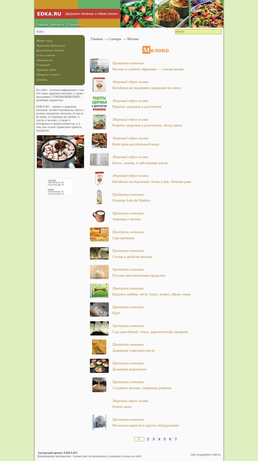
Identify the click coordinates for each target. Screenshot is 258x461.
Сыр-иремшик (123, 238)
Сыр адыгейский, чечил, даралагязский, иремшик (150, 332)
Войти (40, 31)
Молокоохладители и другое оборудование (145, 425)
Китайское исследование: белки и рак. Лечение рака (151, 182)
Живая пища (45, 40)
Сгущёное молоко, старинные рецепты (141, 388)
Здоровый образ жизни (51, 45)
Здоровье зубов (46, 69)
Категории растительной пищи (135, 144)
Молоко (133, 39)
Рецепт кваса (122, 407)
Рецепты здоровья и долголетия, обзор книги (147, 125)
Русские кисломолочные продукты (138, 275)
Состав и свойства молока (132, 257)
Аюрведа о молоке (126, 219)
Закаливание (45, 60)
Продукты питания (48, 74)
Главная (42, 24)
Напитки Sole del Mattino (131, 200)
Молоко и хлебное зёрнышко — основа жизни (147, 69)
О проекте (74, 24)
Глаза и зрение (46, 55)
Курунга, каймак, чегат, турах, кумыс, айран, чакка (151, 294)
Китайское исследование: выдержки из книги (146, 88)
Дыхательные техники (50, 50)
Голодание (43, 64)
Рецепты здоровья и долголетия (136, 107)
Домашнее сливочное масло (133, 350)
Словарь (42, 79)
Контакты (57, 24)
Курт (116, 313)
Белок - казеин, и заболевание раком (140, 163)
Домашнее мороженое (129, 369)
